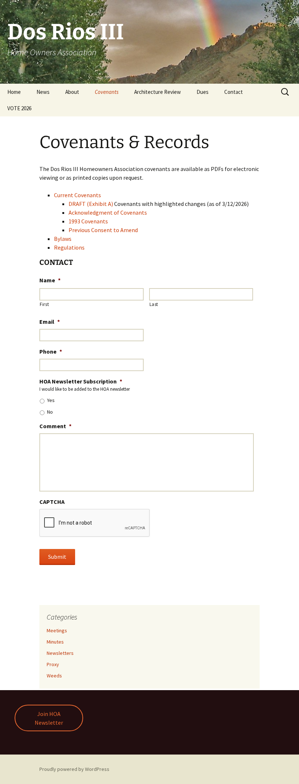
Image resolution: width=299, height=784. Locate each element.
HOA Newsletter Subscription (80, 381)
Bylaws (62, 238)
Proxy (53, 664)
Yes (51, 400)
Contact (233, 91)
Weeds (54, 675)
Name (50, 280)
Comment (55, 426)
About (72, 91)
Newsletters (60, 653)
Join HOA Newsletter (49, 718)
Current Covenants (77, 195)
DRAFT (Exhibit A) (91, 203)
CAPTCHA (52, 501)
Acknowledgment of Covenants (108, 212)
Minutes (55, 641)
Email (49, 321)
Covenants (107, 91)
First (44, 304)
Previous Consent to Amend (103, 230)
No (50, 412)
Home (14, 91)
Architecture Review (157, 91)
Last (154, 304)
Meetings (57, 630)
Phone (50, 351)
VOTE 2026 (19, 108)
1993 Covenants (88, 221)
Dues (203, 91)
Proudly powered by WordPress (74, 769)
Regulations (69, 247)
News (43, 91)
